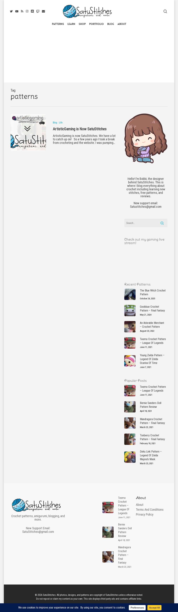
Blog (55, 122)
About (139, 504)
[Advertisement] (89, 56)
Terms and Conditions (150, 509)
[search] (165, 11)
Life (61, 122)
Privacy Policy (144, 514)
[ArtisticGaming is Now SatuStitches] (28, 132)
